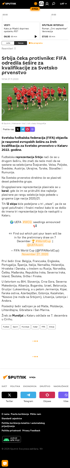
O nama (5, 414)
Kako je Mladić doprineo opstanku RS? (16, 30)
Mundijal (25, 326)
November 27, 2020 (35, 254)
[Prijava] (47, 3)
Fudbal (6, 326)
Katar (35, 326)
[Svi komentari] (5, 463)
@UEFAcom (35, 245)
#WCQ (27, 222)
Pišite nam (35, 414)
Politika (15, 386)
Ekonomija (29, 386)
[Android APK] (11, 439)
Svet (4, 386)
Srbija (51, 326)
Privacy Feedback (31, 430)
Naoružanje (61, 386)
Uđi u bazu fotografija (36, 123)
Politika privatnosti (11, 430)
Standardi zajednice (12, 418)
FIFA (43, 326)
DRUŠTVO (45, 386)
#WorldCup (43, 241)
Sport (15, 326)
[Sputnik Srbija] (10, 4)
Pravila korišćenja (20, 414)
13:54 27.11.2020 (10, 79)
